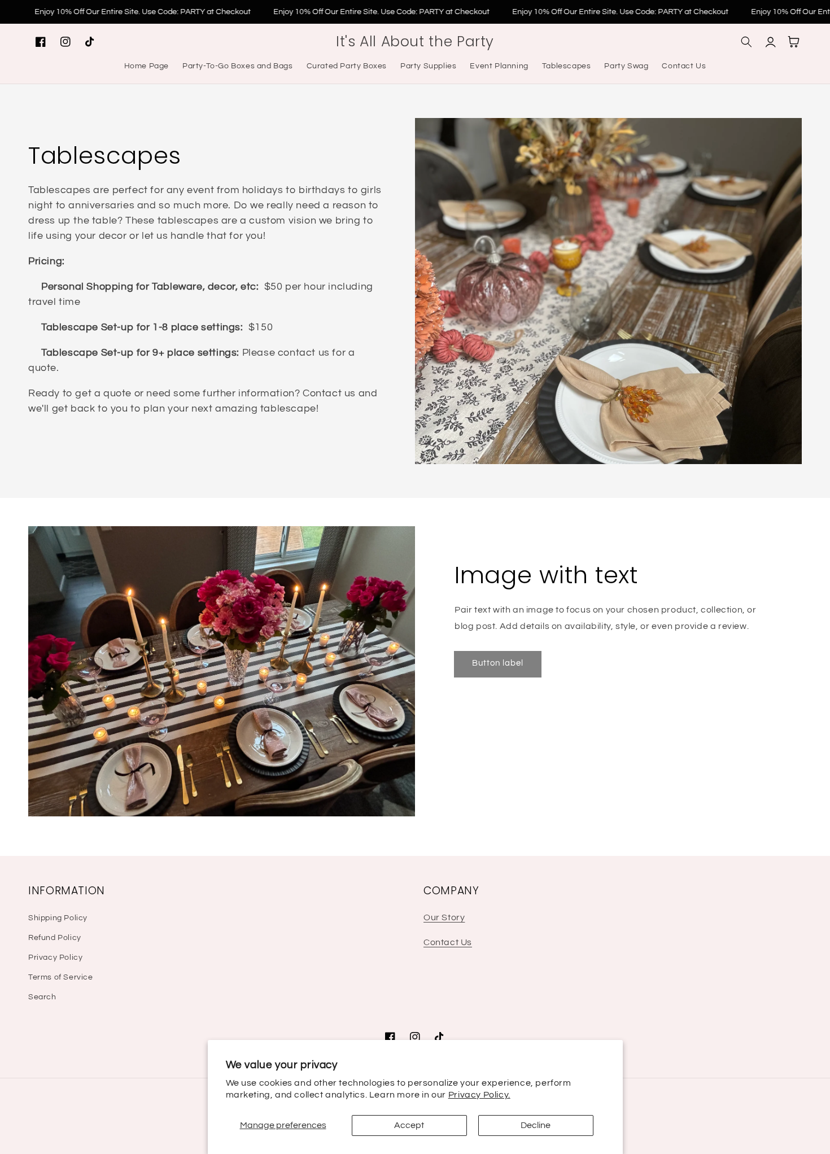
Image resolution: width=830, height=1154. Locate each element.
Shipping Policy (58, 918)
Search (42, 997)
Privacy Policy (55, 957)
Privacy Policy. (479, 1094)
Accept (409, 1125)
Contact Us (447, 942)
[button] (746, 41)
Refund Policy (54, 938)
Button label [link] (497, 663)
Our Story (444, 917)
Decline (536, 1125)
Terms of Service (60, 977)
